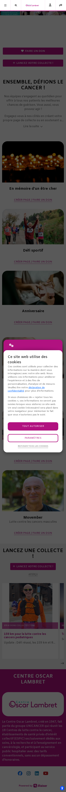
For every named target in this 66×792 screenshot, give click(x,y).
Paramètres (33, 438)
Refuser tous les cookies (33, 446)
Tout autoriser (33, 426)
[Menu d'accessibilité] (62, 788)
